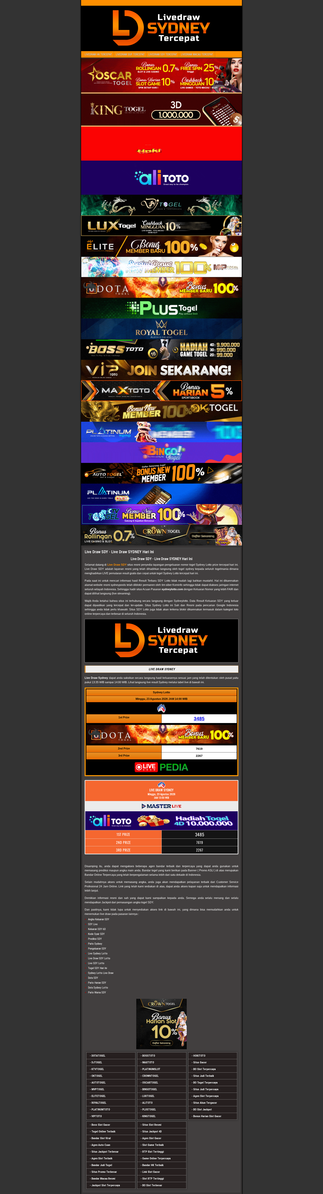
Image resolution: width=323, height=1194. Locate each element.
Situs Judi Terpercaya (205, 1089)
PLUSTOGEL (149, 1109)
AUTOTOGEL (99, 1082)
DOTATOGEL (98, 1055)
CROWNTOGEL (150, 1075)
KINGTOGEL (149, 1116)
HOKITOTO (199, 1055)
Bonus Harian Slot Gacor (207, 1116)
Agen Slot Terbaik (102, 1158)
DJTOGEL (97, 1062)
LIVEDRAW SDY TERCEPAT (162, 54)
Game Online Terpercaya (156, 1158)
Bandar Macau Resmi (103, 1178)
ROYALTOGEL (99, 1102)
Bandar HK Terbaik (153, 1165)
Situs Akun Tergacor (205, 1102)
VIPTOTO (97, 1116)
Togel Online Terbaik (103, 1131)
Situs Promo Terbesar (104, 1171)
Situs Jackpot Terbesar (105, 1151)
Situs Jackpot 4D (152, 1131)
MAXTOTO (148, 1062)
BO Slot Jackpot (202, 1109)
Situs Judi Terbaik (203, 1075)
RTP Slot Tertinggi (153, 1151)
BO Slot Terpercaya (204, 1069)
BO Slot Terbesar (152, 1185)
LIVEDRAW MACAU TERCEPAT (197, 54)
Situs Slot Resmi (151, 1124)
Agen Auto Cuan (101, 1145)
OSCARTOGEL (150, 1082)
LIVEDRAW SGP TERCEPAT (130, 54)
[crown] (161, 1024)
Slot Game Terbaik (153, 1145)
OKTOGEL (97, 1075)
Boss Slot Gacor (101, 1124)
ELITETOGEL (99, 1096)
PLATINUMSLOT (151, 1069)
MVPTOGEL (98, 1089)
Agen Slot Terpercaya (206, 1096)
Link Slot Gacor (151, 1171)
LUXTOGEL (148, 1096)
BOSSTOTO (148, 1055)
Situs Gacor (200, 1062)
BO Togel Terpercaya (205, 1082)
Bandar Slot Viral (101, 1138)
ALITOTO (147, 1102)
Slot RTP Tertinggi (153, 1178)
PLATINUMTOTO (101, 1109)
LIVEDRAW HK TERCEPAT (98, 54)
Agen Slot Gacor (151, 1138)
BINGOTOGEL (149, 1089)
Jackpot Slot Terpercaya (106, 1185)
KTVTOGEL (98, 1069)
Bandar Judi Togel (102, 1165)
